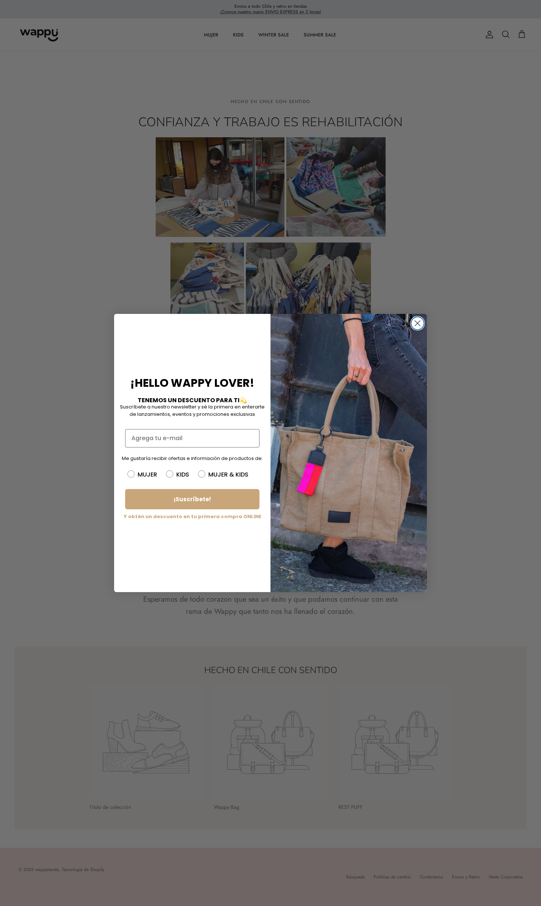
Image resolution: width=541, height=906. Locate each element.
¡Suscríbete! (192, 499)
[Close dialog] (417, 323)
